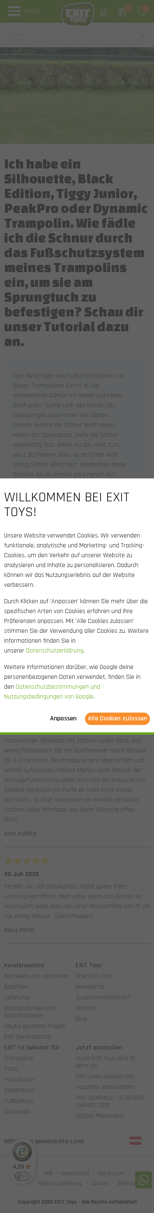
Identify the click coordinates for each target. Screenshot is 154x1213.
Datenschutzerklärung (54, 651)
